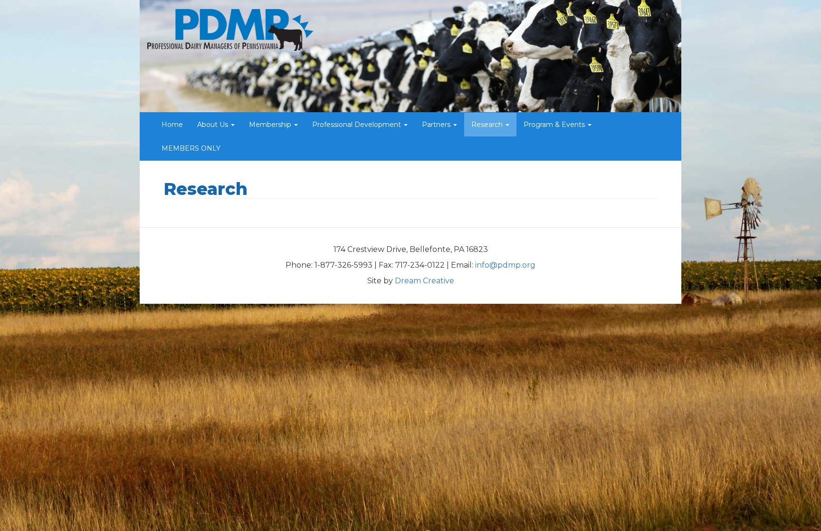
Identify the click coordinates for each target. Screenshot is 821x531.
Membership (271, 124)
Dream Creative (424, 280)
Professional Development (357, 124)
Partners (437, 124)
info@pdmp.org (505, 265)
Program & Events (555, 124)
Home (172, 124)
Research (488, 124)
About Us (213, 124)
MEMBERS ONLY (191, 148)
